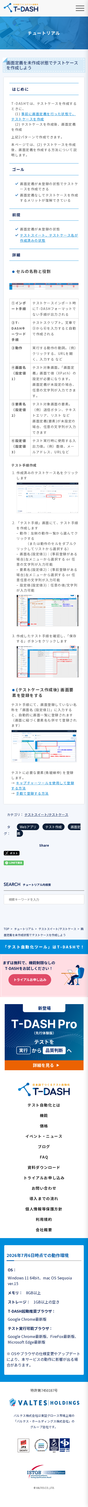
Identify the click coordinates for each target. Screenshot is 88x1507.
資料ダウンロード (44, 1167)
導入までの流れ (44, 1198)
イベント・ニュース (43, 1136)
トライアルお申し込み (29, 979)
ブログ (44, 1146)
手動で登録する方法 (32, 793)
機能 (44, 1115)
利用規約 (44, 1219)
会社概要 (44, 1229)
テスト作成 (53, 826)
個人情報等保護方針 (43, 1209)
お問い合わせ (44, 1188)
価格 (44, 1126)
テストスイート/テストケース (46, 814)
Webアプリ (28, 826)
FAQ (44, 1157)
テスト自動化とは (44, 1105)
